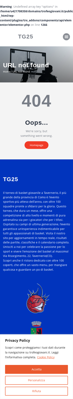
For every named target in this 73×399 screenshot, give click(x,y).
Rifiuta (36, 391)
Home (7, 71)
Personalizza (36, 380)
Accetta (37, 369)
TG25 (25, 36)
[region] (36, 366)
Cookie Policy (46, 357)
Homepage (36, 145)
